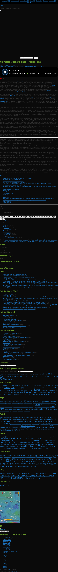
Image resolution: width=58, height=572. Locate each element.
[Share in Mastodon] (26, 217)
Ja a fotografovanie (7, 339)
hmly (5, 241)
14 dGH (44, 374)
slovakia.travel (45, 446)
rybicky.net (3, 446)
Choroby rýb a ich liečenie (9, 336)
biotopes (4, 403)
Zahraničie (11, 240)
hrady (50, 385)
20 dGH (39, 376)
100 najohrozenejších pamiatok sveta (14, 374)
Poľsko (4, 230)
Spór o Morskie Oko (8, 193)
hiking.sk (24, 442)
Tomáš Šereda (21, 429)
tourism (20, 411)
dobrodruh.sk (42, 438)
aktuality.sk (3, 437)
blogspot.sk (40, 437)
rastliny (52, 390)
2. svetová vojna (32, 376)
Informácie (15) (52, 1)
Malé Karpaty (31, 387)
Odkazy (2, 176)
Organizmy (7, 544)
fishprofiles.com (6, 442)
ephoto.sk (28, 440)
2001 (8, 473)
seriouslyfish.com (15, 446)
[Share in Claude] (34, 217)
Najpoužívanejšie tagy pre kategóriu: (9, 371)
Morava (48, 387)
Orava (16, 409)
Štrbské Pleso (6, 232)
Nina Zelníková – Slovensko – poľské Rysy (13, 181)
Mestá (5, 555)
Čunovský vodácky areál (9, 348)
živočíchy (48, 394)
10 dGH (2, 374)
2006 (39, 473)
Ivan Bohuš (11, 419)
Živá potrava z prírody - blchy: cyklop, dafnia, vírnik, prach (17, 355)
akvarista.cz (11, 437)
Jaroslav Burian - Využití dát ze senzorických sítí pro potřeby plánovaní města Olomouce (24, 303)
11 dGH (27, 374)
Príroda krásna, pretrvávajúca (10, 237)
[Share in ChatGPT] (37, 217)
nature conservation (9, 409)
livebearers (17, 407)
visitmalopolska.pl (7, 201)
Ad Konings (3, 417)
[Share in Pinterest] (32, 217)
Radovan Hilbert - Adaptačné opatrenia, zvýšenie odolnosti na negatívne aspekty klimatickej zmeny (27, 296)
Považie (33, 409)
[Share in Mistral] (52, 217)
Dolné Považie (37, 385)
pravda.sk (50, 444)
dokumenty (29, 385)
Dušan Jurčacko (34, 417)
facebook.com (40, 441)
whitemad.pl (12, 104)
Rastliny (5, 316)
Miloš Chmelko (52, 461)
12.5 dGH (38, 374)
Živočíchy (6, 547)
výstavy (24, 394)
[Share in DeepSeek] (49, 217)
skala (13, 65)
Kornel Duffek (24, 421)
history (7, 407)
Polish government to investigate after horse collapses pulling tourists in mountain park (24, 200)
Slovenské (5, 563)
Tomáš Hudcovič (11, 429)
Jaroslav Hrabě (49, 457)
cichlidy (23, 385)
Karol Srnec (17, 421)
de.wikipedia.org (28, 438)
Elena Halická (43, 417)
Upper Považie (27, 411)
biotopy (52, 241)
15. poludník (6, 376)
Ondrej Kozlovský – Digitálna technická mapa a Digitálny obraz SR (19, 277)
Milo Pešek (46, 461)
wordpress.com (30, 448)
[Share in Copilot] (54, 217)
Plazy (4, 349)
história (45, 385)
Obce (5, 552)
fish (38, 405)
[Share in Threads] (29, 217)
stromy (40, 240)
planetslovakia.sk (37, 444)
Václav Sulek (41, 429)
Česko (34, 394)
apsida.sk (25, 437)
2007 (47, 473)
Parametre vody (7, 358)
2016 (23, 478)
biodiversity (53, 401)
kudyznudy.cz (51, 442)
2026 (37, 478)
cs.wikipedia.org (16, 439)
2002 (12, 473)
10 (10, 485)
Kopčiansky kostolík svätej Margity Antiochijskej (15, 275)
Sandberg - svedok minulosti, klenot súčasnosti (14, 326)
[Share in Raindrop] (16, 217)
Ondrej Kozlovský (24, 463)
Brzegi (4, 236)
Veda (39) (32, 1)
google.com (18, 442)
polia (27, 390)
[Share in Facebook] (6, 217)
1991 (1, 473)
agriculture (12, 401)
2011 (30, 475)
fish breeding (44, 404)
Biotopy (20, 240)
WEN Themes (13, 571)
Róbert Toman (53, 427)
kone (33, 240)
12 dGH (32, 374)
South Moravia (5, 411)
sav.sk (9, 446)
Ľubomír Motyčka (6, 430)
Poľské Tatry (34, 241)
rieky (8, 392)
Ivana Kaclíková (32, 457)
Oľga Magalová (11, 427)
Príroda (16, 240)
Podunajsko (17, 390)
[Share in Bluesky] (21, 217)
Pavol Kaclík (49, 463)
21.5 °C (44, 376)
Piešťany (9, 390)
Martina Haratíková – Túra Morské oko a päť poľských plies (17, 178)
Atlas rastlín (6, 318)
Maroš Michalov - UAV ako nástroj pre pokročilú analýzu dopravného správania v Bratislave (25, 307)
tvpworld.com (3, 101)
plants (28, 409)
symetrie (25, 241)
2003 (17, 473)
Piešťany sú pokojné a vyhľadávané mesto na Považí (16, 337)
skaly (44, 240)
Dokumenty (5, 567)
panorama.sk (14, 444)
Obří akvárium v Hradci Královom (11, 324)
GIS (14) (29, 3)
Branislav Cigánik (20, 417)
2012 (1, 220)
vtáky (11, 394)
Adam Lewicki (3, 455)
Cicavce (5, 351)
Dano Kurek (28, 417)
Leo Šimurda (32, 459)
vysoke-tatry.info (14, 448)
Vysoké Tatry (6, 228)
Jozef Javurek (24, 419)
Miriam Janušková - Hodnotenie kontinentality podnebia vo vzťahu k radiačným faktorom (24, 302)
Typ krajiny (6, 548)
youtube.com (38, 448)
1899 (17, 376)
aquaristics (30, 401)
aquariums (38, 401)
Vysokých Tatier (19, 81)
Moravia (31, 407)
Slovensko (47, 241)
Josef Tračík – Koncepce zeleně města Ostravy (14, 274)
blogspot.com (33, 437)
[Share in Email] (14, 217)
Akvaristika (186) (15, 1)
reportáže (3, 392)
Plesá (4, 226)
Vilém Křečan (31, 429)
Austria (47, 401)
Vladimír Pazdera (26, 466)
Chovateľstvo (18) (24, 1)
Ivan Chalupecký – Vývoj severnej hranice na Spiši (15, 182)
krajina (21, 241)
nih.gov (9, 444)
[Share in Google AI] (39, 217)
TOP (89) (45, 1)
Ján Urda (8, 421)
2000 (5, 473)
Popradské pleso (7, 229)
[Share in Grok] (44, 217)
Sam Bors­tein (3, 429)
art (43, 401)
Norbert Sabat (17, 463)
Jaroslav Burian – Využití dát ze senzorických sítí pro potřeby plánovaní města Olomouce (25, 281)
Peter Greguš (8, 464)
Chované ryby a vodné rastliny (10, 333)
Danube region (19, 404)
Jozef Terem (34, 419)
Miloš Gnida (3, 463)
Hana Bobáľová (15, 457)
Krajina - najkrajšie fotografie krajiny (11, 353)
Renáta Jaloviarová (36, 427)
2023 (30, 478)
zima (28, 394)
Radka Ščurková (7, 202)
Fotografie (25, 240)
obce (53, 388)
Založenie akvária (7, 340)
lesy (47, 240)
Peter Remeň (23, 427)
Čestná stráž (6, 323)
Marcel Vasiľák (38, 459)
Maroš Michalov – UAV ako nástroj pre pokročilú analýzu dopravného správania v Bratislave (25, 279)
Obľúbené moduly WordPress (10, 327)
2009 (10, 475)
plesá (13, 241)
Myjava (36, 407)
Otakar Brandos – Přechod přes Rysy (12, 179)
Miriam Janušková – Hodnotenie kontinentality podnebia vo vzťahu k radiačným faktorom (24, 284)
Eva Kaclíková (50, 455)
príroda (36, 240)
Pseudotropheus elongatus (9, 319)
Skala (1, 5)
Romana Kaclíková (27, 464)
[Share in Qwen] (1, 219)
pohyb (23, 390)
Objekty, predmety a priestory (10, 551)
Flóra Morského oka (8, 234)
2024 (33, 478)
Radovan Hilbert (19, 464)
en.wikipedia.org (8, 441)
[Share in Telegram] (9, 217)
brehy (29, 241)
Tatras (15, 411)
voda (7, 394)
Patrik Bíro (42, 463)
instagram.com (43, 442)
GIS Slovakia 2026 (7, 295)
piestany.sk (30, 444)
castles (29, 403)
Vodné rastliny (6, 343)
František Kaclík (8, 457)
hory (49, 240)
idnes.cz (30, 442)
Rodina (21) (39, 1)
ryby (13, 392)
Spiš (43, 241)
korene (1, 241)
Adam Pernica (11, 455)
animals (21, 401)
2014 (4, 478)
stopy (32, 97)
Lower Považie (24, 407)
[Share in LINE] (24, 217)
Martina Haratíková (27, 424)
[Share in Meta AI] (4, 219)
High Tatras (52, 405)
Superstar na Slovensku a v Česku (11, 347)
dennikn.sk (36, 438)
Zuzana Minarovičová (49, 429)
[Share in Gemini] (42, 217)
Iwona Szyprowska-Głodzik (21, 92)
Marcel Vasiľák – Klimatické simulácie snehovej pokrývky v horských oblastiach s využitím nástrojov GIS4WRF (30, 282)
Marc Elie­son (35, 421)
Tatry (3, 394)
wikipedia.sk (42, 83)
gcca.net (13, 442)
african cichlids (4, 401)
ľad (42, 394)
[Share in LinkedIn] (4, 217)
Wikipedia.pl (6, 196)
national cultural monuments (43, 407)
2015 (4, 220)
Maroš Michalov (22, 461)
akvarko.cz (19, 437)
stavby (44, 392)
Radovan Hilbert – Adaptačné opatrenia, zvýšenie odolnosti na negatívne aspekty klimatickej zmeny (27, 288)
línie (11, 241)
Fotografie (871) (6, 1)
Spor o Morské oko (7, 192)
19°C (25, 376)
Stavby (5, 553)
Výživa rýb (5, 345)
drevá (8, 241)
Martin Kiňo (46, 424)
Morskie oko (6, 190)
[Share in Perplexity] (47, 217)
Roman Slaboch (45, 427)
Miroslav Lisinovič (28, 426)
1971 (22, 376)
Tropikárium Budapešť (8, 315)
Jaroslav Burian (40, 457)
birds (9, 403)
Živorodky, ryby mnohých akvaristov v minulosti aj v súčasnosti (18, 352)
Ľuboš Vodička (16, 430)
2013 (50, 475)
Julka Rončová (43, 419)
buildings (23, 403)
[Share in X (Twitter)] (1, 217)
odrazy (17, 241)
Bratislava (9, 385)
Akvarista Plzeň (7, 322)
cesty (7, 104)
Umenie (5, 564)
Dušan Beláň (30, 455)
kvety (48, 90)
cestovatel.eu (47, 437)
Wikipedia (52, 85)
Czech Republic (10, 405)
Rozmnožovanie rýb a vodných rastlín (12, 344)
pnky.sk (44, 444)
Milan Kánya (40, 461)
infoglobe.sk (36, 442)
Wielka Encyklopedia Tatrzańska (11, 189)
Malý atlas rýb (6, 335)
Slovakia (42, 409)
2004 (24, 473)
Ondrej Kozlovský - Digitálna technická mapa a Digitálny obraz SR (19, 309)
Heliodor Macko (22, 457)
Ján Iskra (17, 459)
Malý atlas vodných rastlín (9, 359)
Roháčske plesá (7, 233)
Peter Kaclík (17, 427)
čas (38, 394)
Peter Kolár (13, 464)
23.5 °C (53, 376)
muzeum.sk (3, 444)
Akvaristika (7, 545)
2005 (30, 473)
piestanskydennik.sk (22, 444)
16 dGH (12, 376)
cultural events (48, 403)
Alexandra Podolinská (10, 417)
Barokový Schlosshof (8, 278)
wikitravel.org (22, 448)
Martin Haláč (36, 424)
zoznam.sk (45, 448)
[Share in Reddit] (19, 217)
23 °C (49, 376)
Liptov (11, 407)
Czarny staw (6, 225)
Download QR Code (5, 531)
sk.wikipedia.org (31, 446)
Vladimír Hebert (18, 466)
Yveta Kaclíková (35, 466)
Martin (37, 387)
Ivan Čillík (16, 419)
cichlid (35, 403)
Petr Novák (28, 427)
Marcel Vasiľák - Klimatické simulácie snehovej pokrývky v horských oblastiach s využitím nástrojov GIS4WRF (30, 305)
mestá (42, 388)
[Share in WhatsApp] (11, 217)
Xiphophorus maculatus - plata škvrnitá (12, 320)
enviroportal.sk (21, 440)
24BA (12, 379)
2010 (20, 476)
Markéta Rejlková (16, 424)
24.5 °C (7, 379)
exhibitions (26, 404)
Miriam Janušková (10, 463)
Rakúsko (44, 390)
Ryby (5, 556)
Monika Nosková (40, 425)
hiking (2, 407)
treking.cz (7, 448)
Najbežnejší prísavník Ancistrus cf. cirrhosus (14, 341)
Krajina (6, 240)
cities (41, 403)
